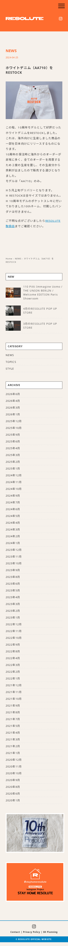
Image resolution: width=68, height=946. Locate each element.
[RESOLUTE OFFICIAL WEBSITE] (24, 19)
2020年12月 (14, 759)
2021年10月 (14, 699)
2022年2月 (13, 671)
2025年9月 (13, 434)
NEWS (11, 50)
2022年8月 (13, 651)
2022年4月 (13, 658)
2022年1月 (13, 678)
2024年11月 (14, 482)
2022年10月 (14, 638)
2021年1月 (13, 753)
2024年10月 (14, 489)
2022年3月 (13, 665)
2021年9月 (13, 705)
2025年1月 (13, 468)
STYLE (10, 368)
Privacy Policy (31, 932)
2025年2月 (13, 462)
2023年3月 (13, 604)
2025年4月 (13, 448)
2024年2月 (13, 536)
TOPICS (11, 362)
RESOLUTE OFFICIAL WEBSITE (35, 939)
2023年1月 (13, 617)
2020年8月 (13, 787)
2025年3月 (13, 455)
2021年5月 (13, 726)
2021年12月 (14, 685)
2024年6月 (13, 509)
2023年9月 (13, 570)
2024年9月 (13, 495)
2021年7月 (13, 719)
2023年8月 (13, 577)
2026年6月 (13, 394)
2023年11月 (14, 556)
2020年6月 (13, 793)
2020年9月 (13, 780)
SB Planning (50, 932)
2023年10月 (14, 563)
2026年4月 (13, 401)
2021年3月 (13, 739)
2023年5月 (13, 590)
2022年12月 (14, 624)
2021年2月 (13, 746)
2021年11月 (14, 692)
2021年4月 (13, 732)
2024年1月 (13, 543)
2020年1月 (13, 800)
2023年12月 (14, 550)
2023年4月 (13, 597)
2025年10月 (14, 428)
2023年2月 (13, 610)
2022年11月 (14, 631)
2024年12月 (14, 475)
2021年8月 (13, 712)
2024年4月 (13, 522)
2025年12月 (14, 421)
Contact (15, 932)
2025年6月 (13, 441)
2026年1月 (13, 414)
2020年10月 (14, 773)
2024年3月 (13, 529)
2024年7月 (13, 502)
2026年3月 (13, 407)
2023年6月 (13, 583)
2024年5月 (13, 516)
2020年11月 (14, 766)
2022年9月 (13, 644)
